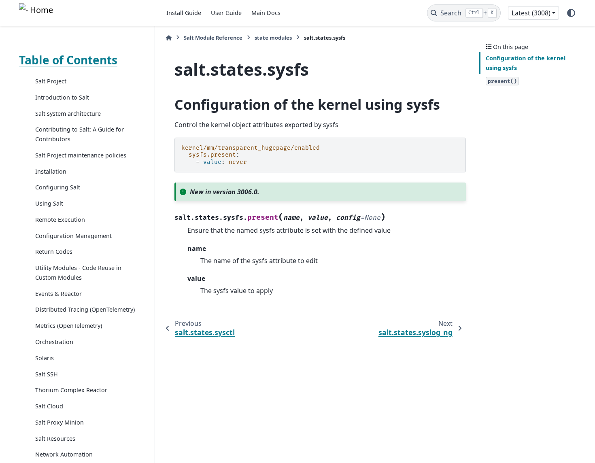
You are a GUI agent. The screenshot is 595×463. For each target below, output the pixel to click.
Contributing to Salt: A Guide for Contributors (79, 134)
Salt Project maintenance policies (80, 155)
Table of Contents (68, 60)
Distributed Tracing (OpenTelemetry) (85, 309)
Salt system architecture (68, 113)
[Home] (169, 38)
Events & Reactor (58, 293)
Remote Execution (60, 219)
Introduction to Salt (62, 97)
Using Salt (49, 203)
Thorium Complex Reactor (71, 390)
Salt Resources (55, 438)
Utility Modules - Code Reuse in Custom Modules (78, 272)
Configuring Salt (57, 187)
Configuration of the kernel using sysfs (525, 63)
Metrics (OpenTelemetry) (68, 325)
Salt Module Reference (213, 37)
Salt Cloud (49, 406)
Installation (50, 171)
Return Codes (53, 251)
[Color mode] (571, 13)
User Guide (226, 13)
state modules (273, 37)
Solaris (44, 358)
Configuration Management (73, 236)
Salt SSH (46, 374)
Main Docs (265, 13)
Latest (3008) (531, 12)
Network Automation (64, 454)
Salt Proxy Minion (59, 422)
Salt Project (50, 81)
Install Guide (183, 13)
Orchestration (54, 342)
